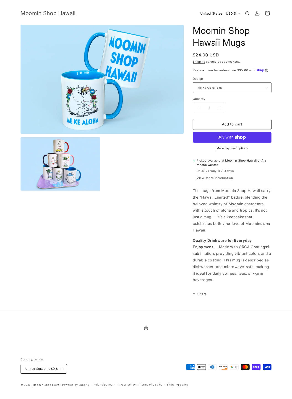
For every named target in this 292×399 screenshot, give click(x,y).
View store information (215, 178)
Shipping (199, 61)
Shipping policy (177, 384)
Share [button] (202, 294)
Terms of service (151, 384)
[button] (247, 13)
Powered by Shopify (75, 384)
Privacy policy (126, 384)
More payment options (232, 148)
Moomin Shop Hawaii (47, 384)
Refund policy (103, 384)
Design (198, 78)
